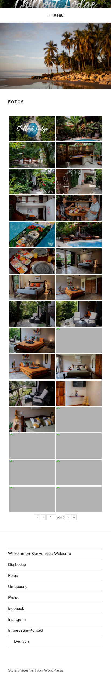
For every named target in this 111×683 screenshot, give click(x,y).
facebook (16, 608)
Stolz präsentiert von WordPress (35, 670)
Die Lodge (17, 564)
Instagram (17, 619)
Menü (58, 15)
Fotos (13, 575)
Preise (13, 597)
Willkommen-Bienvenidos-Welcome (39, 553)
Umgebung (17, 586)
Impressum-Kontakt (25, 630)
